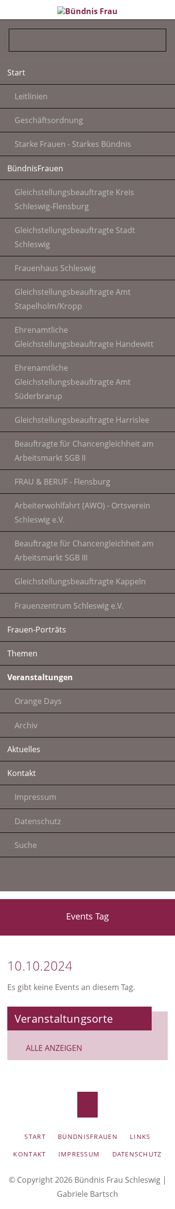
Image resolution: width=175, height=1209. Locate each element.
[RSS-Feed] (136, 876)
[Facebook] (112, 876)
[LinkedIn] (63, 876)
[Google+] (87, 876)
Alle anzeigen (54, 1048)
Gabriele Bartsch (87, 1194)
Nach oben (87, 1105)
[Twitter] (39, 876)
